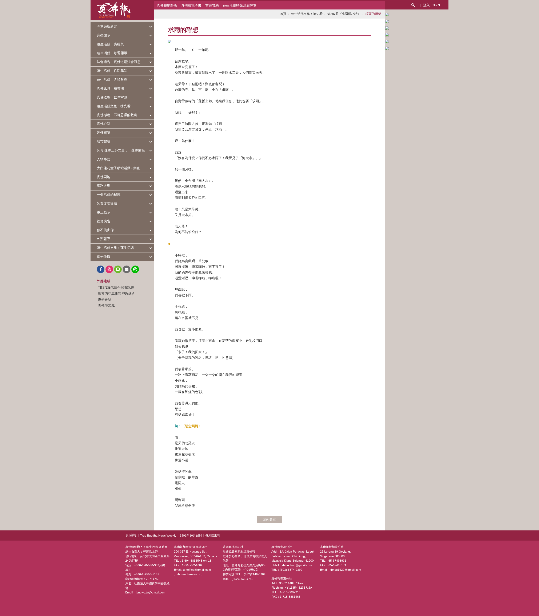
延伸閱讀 (103, 132)
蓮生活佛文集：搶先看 (114, 106)
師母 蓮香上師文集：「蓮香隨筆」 (122, 150)
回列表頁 (269, 519)
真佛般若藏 (106, 305)
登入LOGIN (431, 5)
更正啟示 (103, 212)
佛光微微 (103, 256)
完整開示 (103, 35)
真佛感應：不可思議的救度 (117, 115)
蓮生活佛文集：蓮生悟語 (115, 248)
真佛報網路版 (167, 5)
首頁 (283, 14)
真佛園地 (103, 177)
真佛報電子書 (191, 5)
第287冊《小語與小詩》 (344, 14)
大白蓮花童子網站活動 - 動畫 (118, 168)
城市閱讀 (103, 141)
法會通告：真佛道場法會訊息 (119, 62)
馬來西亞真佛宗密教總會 (116, 293)
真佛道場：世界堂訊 (112, 97)
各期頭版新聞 (107, 26)
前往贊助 (212, 5)
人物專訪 (103, 159)
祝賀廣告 (103, 221)
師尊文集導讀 (107, 203)
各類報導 (103, 239)
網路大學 (103, 186)
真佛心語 (103, 124)
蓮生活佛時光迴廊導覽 (239, 5)
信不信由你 (105, 230)
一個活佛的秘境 (108, 194)
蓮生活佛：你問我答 (112, 70)
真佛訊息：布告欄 (110, 88)
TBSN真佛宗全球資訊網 (116, 287)
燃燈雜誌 (104, 299)
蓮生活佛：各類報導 (112, 79)
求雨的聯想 (373, 14)
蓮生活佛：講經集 (110, 44)
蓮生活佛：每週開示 (112, 53)
